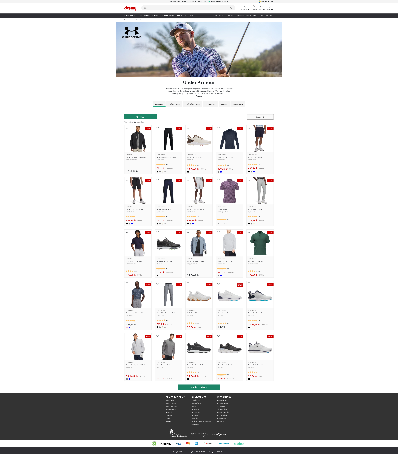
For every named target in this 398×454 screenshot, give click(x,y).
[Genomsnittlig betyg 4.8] (130, 321)
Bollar (155, 15)
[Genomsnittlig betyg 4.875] (222, 220)
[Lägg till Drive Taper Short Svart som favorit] (126, 179)
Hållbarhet (220, 421)
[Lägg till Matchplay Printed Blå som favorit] (126, 283)
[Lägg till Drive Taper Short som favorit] (249, 127)
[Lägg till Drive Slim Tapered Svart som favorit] (157, 127)
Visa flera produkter (199, 387)
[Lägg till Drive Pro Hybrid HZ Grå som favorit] (126, 335)
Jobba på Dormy (223, 400)
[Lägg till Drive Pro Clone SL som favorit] (188, 127)
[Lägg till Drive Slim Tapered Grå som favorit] (157, 283)
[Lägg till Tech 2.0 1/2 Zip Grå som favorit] (218, 232)
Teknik (179, 15)
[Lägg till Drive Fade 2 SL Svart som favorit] (157, 232)
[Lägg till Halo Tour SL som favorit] (188, 283)
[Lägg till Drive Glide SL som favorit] (218, 283)
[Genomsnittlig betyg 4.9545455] (191, 165)
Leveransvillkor (222, 415)
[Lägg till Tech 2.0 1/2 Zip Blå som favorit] (218, 127)
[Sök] (231, 8)
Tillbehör (188, 15)
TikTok (168, 418)
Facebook (169, 412)
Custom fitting (196, 403)
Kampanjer (230, 15)
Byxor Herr (210, 104)
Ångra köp (195, 424)
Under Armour (140, 20)
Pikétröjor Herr (193, 104)
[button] (254, 7)
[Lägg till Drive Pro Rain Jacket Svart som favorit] (126, 127)
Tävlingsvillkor (222, 409)
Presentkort (195, 418)
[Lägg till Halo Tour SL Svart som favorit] (218, 335)
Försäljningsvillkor (223, 412)
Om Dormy (221, 406)
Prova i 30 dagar (222, 403)
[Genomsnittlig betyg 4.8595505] (161, 165)
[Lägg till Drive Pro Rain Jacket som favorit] (188, 232)
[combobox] (188, 7)
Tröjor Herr (174, 104)
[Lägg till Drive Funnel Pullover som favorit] (157, 335)
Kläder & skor (144, 15)
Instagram (169, 415)
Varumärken (251, 15)
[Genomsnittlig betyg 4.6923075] (161, 269)
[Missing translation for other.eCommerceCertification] (154, 443)
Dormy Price (218, 15)
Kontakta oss (196, 400)
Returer (194, 406)
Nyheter (240, 15)
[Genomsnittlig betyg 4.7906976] (252, 165)
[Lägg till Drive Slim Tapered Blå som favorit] (157, 179)
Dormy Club (170, 400)
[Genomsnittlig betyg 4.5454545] (130, 271)
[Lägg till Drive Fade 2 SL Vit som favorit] (249, 335)
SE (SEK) (267, 1)
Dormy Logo (221, 418)
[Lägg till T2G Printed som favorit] (218, 179)
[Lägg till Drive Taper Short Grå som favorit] (188, 179)
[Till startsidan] (130, 8)
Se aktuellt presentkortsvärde (201, 421)
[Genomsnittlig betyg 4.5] (191, 323)
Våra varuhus (196, 412)
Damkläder (238, 104)
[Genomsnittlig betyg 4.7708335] (222, 165)
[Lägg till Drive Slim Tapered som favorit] (249, 179)
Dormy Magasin (265, 15)
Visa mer (199, 96)
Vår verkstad (196, 409)
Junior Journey (171, 409)
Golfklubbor (129, 15)
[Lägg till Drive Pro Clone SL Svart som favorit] (188, 335)
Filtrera (143, 117)
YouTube (168, 421)
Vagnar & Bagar (167, 15)
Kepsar (224, 104)
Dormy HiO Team (171, 406)
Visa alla (159, 104)
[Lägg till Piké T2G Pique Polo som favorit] (126, 232)
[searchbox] (183, 8)
